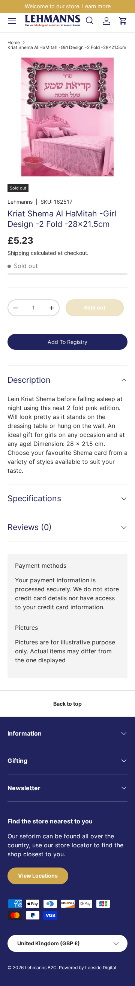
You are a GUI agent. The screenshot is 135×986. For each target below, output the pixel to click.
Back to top (67, 703)
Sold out (94, 307)
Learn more (96, 6)
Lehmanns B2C (41, 967)
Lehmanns (20, 201)
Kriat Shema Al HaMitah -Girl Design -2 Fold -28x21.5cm (67, 47)
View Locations (38, 875)
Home (14, 42)
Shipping (18, 253)
